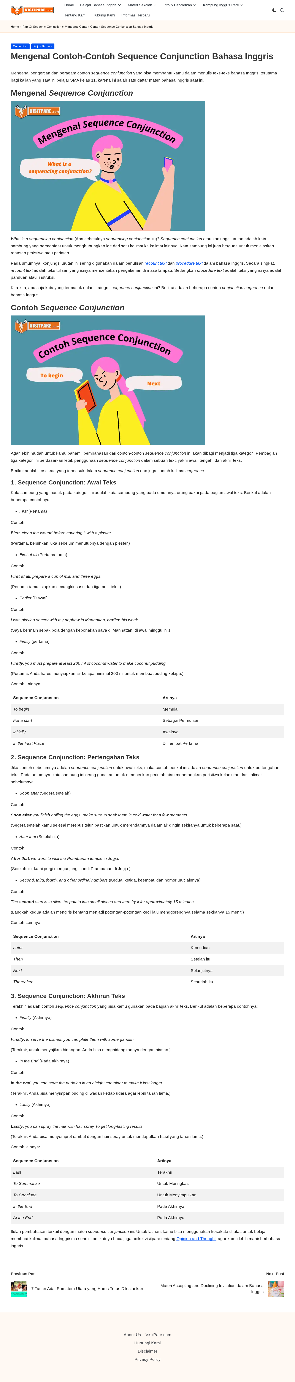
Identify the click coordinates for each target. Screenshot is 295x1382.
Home (15, 26)
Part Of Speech (32, 26)
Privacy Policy (148, 1359)
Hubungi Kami (147, 1343)
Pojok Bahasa (42, 46)
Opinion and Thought (196, 1238)
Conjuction (54, 26)
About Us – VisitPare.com (147, 1334)
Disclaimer (147, 1351)
